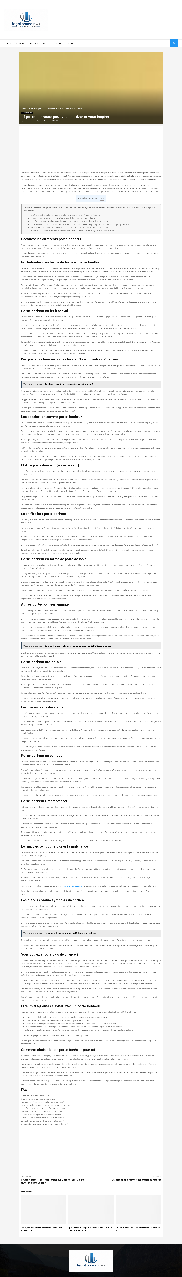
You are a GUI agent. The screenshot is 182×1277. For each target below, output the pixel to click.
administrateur (28, 121)
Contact (58, 43)
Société (33, 43)
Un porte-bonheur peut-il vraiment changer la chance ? (44, 1124)
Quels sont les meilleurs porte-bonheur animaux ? (42, 1117)
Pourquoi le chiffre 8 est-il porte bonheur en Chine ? (43, 1111)
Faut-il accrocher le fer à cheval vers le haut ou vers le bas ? (46, 1105)
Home (9, 43)
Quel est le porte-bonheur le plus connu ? (38, 1099)
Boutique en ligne (27, 112)
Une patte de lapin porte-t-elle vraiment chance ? (41, 1114)
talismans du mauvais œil (73, 886)
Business (20, 43)
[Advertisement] (133, 19)
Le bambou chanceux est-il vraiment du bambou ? (42, 1121)
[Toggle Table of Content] (101, 199)
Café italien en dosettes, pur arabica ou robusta (136, 1179)
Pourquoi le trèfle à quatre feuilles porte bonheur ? (42, 1102)
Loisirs (45, 43)
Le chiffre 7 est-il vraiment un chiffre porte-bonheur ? (43, 1108)
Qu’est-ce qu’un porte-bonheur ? (35, 1095)
